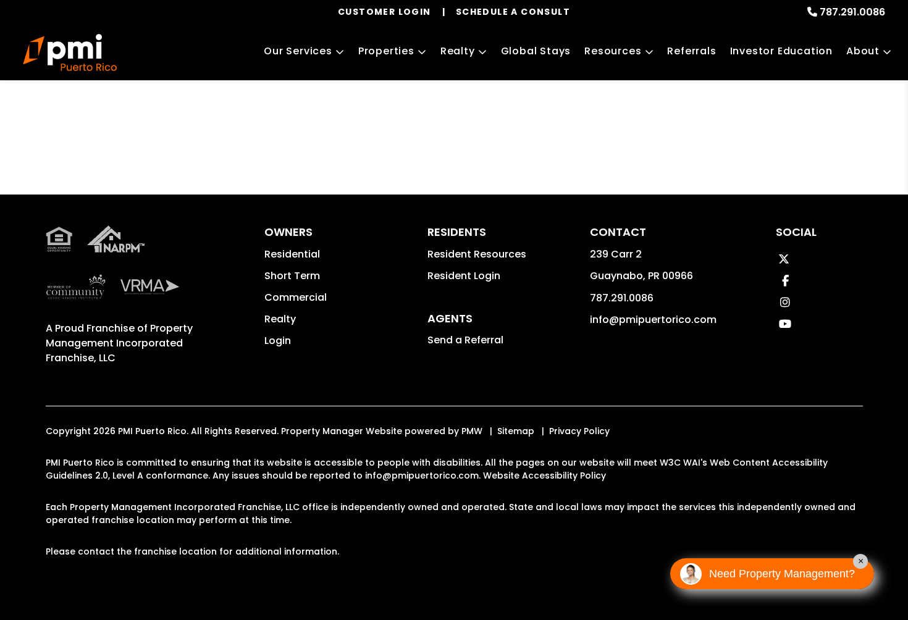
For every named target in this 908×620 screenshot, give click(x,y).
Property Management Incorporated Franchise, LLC (119, 343)
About (863, 51)
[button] (783, 259)
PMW (471, 431)
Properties (386, 51)
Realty (457, 51)
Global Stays (536, 51)
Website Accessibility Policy (544, 475)
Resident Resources (476, 254)
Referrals (691, 51)
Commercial (295, 297)
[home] (70, 52)
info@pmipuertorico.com (653, 319)
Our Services (298, 51)
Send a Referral (465, 340)
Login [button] (277, 340)
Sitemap (515, 431)
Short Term (292, 276)
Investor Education (781, 51)
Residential (292, 254)
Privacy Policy (579, 431)
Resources (612, 51)
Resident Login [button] (463, 276)
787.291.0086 (852, 12)
